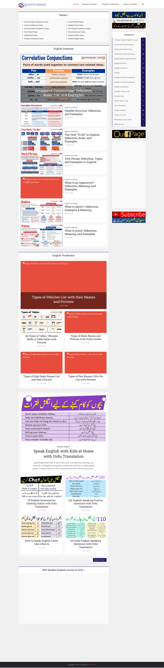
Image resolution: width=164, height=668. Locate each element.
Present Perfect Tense (76, 35)
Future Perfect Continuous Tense (36, 22)
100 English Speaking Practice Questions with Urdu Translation (86, 503)
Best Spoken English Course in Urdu (62, 569)
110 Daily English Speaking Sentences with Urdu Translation (85, 544)
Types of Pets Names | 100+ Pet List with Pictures (85, 378)
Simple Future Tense (75, 25)
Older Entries (99, 560)
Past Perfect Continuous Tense (79, 28)
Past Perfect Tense (31, 32)
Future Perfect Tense (75, 22)
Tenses (63, 15)
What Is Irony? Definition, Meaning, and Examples (81, 232)
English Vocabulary (110, 4)
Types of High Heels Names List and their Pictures (41, 378)
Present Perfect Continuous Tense (36, 28)
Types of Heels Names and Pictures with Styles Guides (85, 337)
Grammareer (92, 665)
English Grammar (89, 4)
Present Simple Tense (76, 38)
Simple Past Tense (30, 35)
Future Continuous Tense (33, 25)
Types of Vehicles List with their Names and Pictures (63, 299)
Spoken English (130, 4)
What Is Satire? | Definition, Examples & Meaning (82, 208)
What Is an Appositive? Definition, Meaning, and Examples (80, 186)
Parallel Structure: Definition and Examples (83, 112)
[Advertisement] (129, 174)
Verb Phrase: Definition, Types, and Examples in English (84, 160)
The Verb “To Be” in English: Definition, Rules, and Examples (82, 138)
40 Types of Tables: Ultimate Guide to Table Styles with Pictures (41, 339)
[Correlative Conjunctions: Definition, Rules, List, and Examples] (64, 78)
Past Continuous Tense (76, 32)
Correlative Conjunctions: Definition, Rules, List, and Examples (63, 92)
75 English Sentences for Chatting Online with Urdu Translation (41, 503)
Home (76, 4)
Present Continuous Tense (33, 38)
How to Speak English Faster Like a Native (41, 542)
